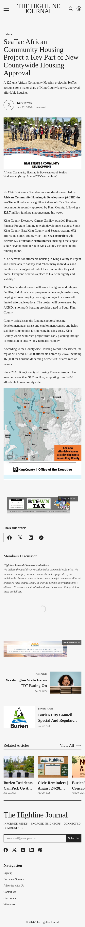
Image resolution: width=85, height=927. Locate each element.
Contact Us (10, 923)
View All (67, 777)
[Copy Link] (41, 553)
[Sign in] (78, 8)
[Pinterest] (40, 881)
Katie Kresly (24, 102)
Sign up (8, 904)
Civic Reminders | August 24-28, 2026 (53, 817)
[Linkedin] (31, 881)
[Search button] (71, 8)
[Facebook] (6, 881)
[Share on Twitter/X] (20, 553)
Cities (8, 34)
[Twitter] (14, 881)
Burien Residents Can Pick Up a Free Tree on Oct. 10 (18, 817)
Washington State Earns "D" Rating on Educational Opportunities (26, 714)
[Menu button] (6, 8)
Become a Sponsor (14, 910)
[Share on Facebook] (9, 553)
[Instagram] (23, 881)
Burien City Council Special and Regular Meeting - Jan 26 (55, 749)
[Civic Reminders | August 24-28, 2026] (53, 798)
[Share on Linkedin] (31, 553)
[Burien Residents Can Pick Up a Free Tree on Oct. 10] (19, 798)
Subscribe (73, 869)
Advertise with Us (14, 917)
